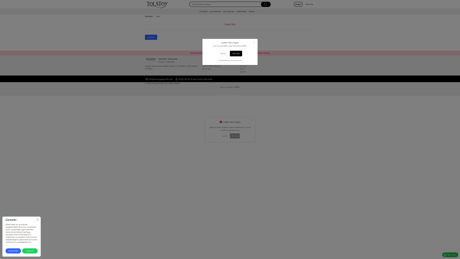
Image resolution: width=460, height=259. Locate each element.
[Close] (254, 42)
